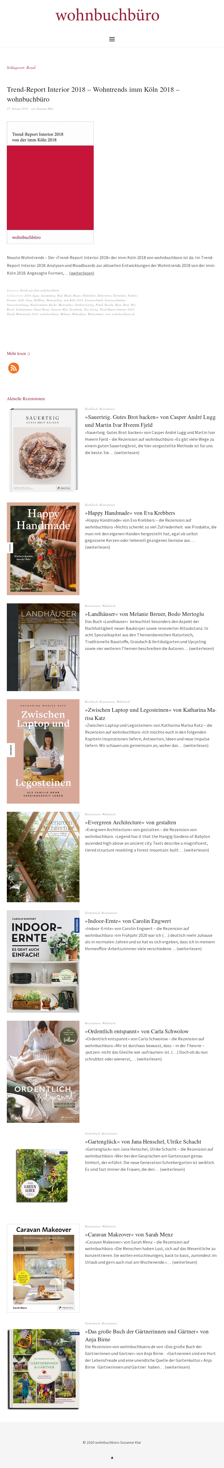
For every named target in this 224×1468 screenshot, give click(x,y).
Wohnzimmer (95, 314)
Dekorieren (104, 295)
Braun (77, 295)
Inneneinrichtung (18, 305)
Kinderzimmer (38, 305)
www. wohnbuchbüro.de (120, 314)
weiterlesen (82, 273)
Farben (132, 295)
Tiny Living (91, 309)
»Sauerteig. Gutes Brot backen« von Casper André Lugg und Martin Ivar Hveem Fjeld (150, 420)
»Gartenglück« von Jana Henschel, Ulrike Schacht (143, 1141)
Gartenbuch (92, 913)
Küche (53, 305)
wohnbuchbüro (49, 314)
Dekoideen (89, 295)
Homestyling (54, 300)
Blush (67, 295)
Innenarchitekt (94, 300)
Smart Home (41, 309)
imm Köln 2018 (73, 300)
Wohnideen (79, 314)
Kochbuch (91, 409)
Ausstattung (48, 295)
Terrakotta (75, 309)
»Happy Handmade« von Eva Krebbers (130, 512)
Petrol (99, 305)
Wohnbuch (109, 606)
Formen (11, 300)
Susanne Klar (45, 109)
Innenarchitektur (115, 300)
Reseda (109, 305)
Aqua (36, 295)
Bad (60, 295)
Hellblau (39, 300)
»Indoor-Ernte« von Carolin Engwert (128, 921)
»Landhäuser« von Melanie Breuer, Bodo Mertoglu (144, 614)
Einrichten (119, 295)
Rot (133, 305)
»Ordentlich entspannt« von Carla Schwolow (137, 1031)
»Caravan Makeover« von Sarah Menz (129, 1234)
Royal (10, 309)
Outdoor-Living (84, 305)
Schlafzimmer (24, 309)
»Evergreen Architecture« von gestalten (130, 822)
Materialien (65, 305)
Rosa (118, 305)
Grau (29, 300)
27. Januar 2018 (17, 109)
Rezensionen (107, 409)
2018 (27, 295)
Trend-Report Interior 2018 (117, 309)
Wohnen (65, 314)
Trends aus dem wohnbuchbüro (39, 290)
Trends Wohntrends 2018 (22, 314)
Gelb (21, 300)
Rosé (126, 305)
